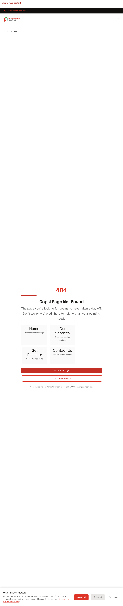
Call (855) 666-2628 (62, 378)
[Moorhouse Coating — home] (12, 19)
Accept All (81, 597)
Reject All (98, 597)
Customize (113, 597)
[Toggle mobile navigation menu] (118, 19)
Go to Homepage (61, 370)
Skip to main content (11, 3)
